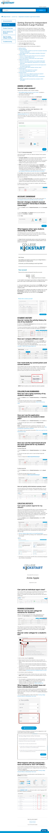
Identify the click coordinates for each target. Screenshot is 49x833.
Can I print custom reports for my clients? (28, 69)
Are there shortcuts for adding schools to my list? (36, 670)
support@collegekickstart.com (23, 114)
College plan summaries (24, 59)
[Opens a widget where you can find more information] (44, 830)
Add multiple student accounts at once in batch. (29, 92)
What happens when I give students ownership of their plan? (32, 53)
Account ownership (23, 49)
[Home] (8, 2)
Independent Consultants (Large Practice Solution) (29, 16)
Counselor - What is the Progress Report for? (26, 346)
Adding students (22, 48)
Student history (22, 54)
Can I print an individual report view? (27, 71)
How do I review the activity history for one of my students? (32, 55)
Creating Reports (22, 68)
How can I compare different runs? (27, 57)
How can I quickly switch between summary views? (30, 67)
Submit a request (42, 6)
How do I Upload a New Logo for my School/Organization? (31, 533)
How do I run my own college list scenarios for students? (31, 73)
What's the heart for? (39, 683)
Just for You (14, 16)
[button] (30, 822)
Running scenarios (22, 72)
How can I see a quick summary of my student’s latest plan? (32, 60)
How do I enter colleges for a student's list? (29, 75)
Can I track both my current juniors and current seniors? (31, 58)
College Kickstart (6, 16)
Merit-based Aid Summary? (34, 474)
